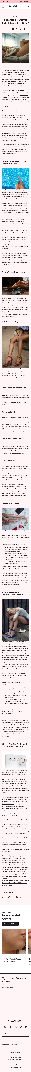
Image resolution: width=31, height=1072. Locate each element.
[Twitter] (15, 1026)
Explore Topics (10, 923)
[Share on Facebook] (13, 29)
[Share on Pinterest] (21, 29)
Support (5, 1039)
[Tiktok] (25, 1026)
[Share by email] (24, 29)
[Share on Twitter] (17, 29)
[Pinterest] (20, 1026)
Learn (4, 1034)
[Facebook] (10, 1026)
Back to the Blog (9, 892)
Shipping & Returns (10, 1044)
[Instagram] (5, 1026)
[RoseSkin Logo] (15, 6)
